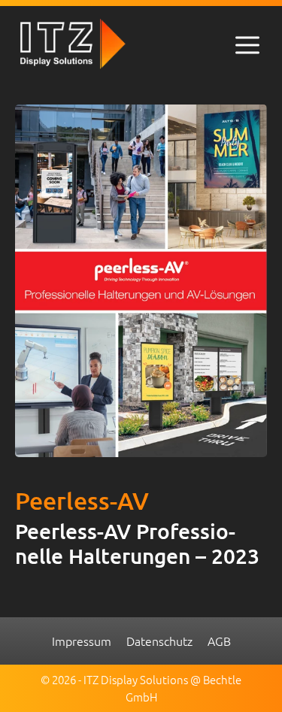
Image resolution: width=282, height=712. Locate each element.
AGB (219, 640)
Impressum (81, 640)
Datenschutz (159, 640)
